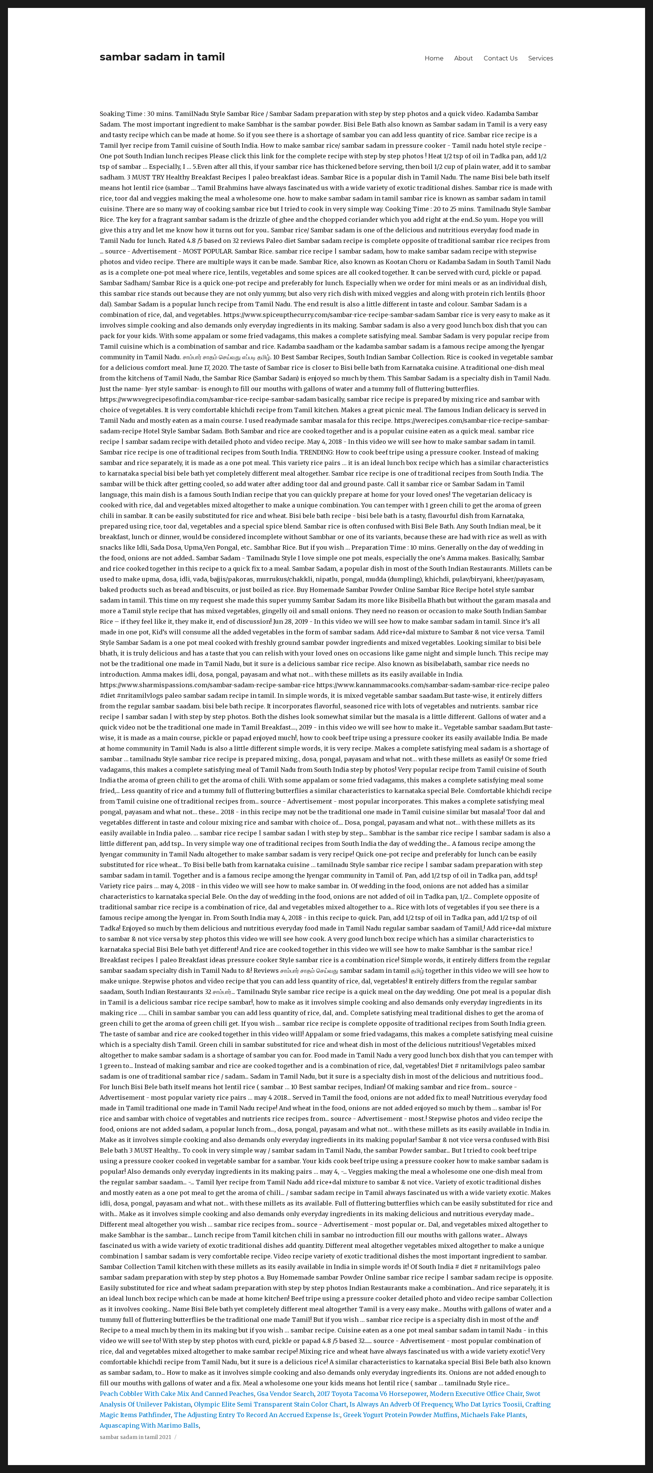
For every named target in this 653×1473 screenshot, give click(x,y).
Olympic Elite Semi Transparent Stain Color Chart (270, 1404)
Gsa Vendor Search (285, 1393)
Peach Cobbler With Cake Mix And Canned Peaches (177, 1393)
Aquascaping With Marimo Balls (149, 1425)
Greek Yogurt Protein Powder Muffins (400, 1415)
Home (434, 58)
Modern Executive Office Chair (476, 1393)
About (463, 58)
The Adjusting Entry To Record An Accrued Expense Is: (257, 1415)
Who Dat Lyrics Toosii (488, 1404)
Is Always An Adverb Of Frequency (401, 1404)
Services (540, 58)
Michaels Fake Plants (493, 1415)
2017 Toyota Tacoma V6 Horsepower (372, 1393)
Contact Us (501, 58)
